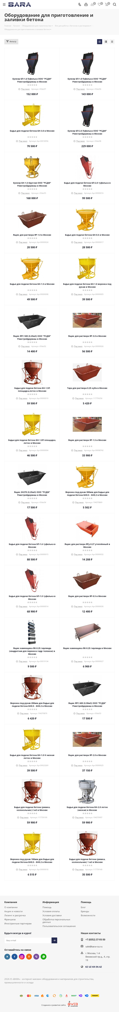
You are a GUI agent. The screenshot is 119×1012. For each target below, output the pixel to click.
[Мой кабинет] (86, 4)
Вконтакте (7, 957)
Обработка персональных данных (56, 920)
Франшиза (10, 919)
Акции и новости (13, 911)
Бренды (85, 911)
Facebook (14, 957)
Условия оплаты (51, 911)
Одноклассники (29, 957)
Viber (36, 957)
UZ (90, 966)
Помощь (47, 907)
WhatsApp (43, 957)
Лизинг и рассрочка (15, 915)
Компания (10, 902)
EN (97, 966)
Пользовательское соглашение (59, 926)
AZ (100, 966)
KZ (86, 966)
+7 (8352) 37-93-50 (95, 939)
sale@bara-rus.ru (93, 946)
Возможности (88, 915)
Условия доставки (52, 915)
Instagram (22, 957)
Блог (83, 907)
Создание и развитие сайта (53, 1005)
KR (93, 966)
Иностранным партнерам (17, 923)
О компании (11, 907)
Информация (51, 902)
